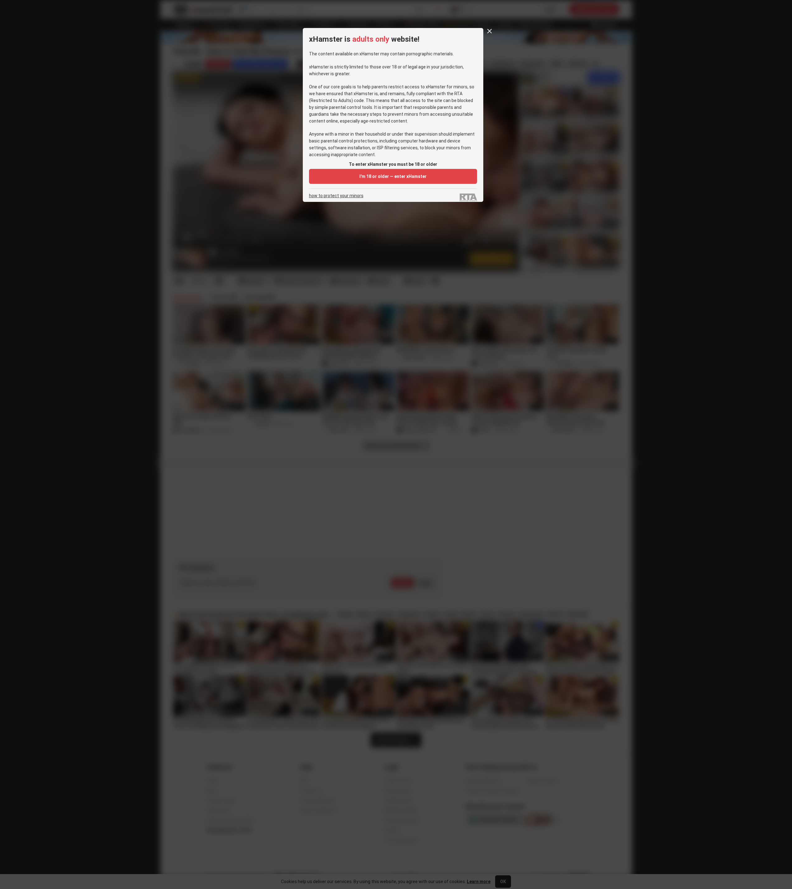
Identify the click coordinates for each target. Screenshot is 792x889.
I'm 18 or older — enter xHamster (393, 176)
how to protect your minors (336, 195)
